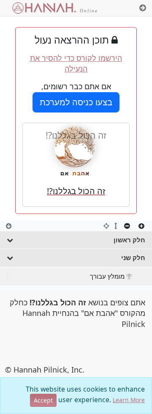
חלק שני (133, 257)
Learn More (129, 400)
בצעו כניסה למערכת (76, 102)
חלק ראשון (129, 240)
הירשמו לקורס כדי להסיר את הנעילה (76, 63)
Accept (43, 400)
